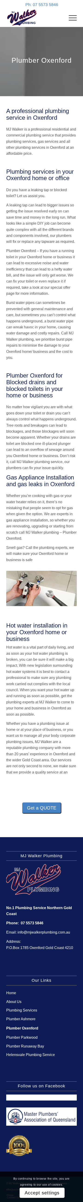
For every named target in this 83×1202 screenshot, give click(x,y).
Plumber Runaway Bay (25, 1046)
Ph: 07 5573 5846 (41, 4)
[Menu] (70, 17)
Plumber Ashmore (21, 1019)
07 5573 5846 (32, 923)
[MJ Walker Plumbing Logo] (34, 17)
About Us (13, 1002)
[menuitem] (70, 17)
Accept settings (42, 1192)
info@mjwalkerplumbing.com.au (44, 932)
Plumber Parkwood (22, 1037)
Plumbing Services (21, 1010)
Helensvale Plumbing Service (30, 1055)
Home (11, 993)
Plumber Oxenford (22, 1028)
